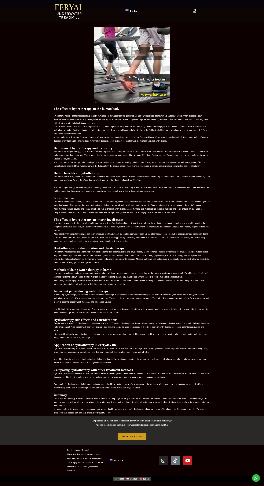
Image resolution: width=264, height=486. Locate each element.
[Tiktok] (175, 460)
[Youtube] (187, 460)
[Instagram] (163, 460)
